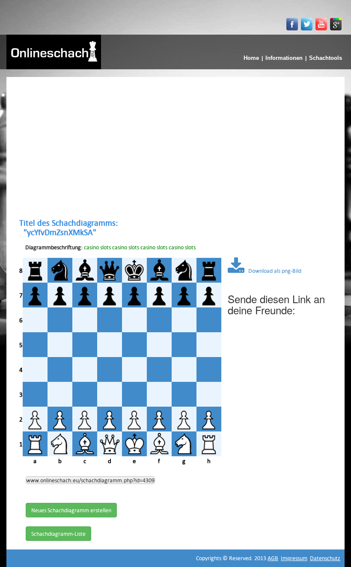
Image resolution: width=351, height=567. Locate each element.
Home (251, 58)
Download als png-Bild (272, 270)
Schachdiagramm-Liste (58, 533)
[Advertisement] (175, 147)
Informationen (284, 58)
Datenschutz (325, 558)
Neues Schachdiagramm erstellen (71, 510)
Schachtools (325, 58)
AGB (273, 558)
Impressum (294, 558)
